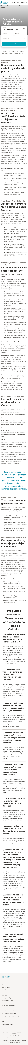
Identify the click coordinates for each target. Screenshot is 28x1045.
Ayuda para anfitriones (7, 1000)
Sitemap (24, 1040)
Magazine (4, 989)
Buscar (14, 44)
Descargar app (15, 2)
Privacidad (5, 1040)
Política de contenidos (14, 1040)
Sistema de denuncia (14, 1042)
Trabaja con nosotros (7, 984)
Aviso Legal (7, 1038)
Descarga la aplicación (7, 1024)
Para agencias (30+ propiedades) (10, 1016)
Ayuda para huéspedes (7, 998)
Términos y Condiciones (18, 1038)
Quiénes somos (5, 987)
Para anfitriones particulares (9, 1013)
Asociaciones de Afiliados (8, 1005)
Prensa (3, 1003)
